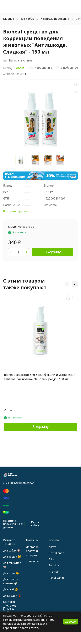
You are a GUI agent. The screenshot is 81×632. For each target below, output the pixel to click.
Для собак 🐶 (11, 550)
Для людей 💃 (12, 595)
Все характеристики (16, 211)
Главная (8, 18)
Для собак (27, 18)
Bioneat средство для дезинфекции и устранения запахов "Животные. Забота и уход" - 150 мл (39, 377)
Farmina (54, 565)
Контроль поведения (55, 18)
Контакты (32, 561)
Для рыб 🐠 (10, 589)
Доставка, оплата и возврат (32, 551)
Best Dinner (56, 553)
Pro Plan (54, 571)
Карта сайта (35, 523)
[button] (67, 284)
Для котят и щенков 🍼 (10, 581)
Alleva (52, 547)
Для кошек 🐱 (12, 556)
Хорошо (70, 621)
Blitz (51, 559)
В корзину (52, 252)
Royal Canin (56, 578)
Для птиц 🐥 (11, 573)
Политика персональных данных (13, 524)
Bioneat (19, 68)
